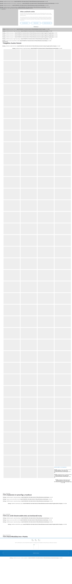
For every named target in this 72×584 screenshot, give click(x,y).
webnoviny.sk (47, 542)
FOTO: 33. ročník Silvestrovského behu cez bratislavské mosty (22, 516)
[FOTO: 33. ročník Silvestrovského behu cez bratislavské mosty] (37, 508)
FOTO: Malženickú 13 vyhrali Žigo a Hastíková (17, 495)
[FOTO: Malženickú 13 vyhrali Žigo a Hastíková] (63, 487)
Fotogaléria (6, 43)
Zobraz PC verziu (36, 553)
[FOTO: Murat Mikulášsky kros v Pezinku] (37, 529)
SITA (23, 542)
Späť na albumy (5, 41)
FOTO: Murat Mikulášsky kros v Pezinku (15, 536)
